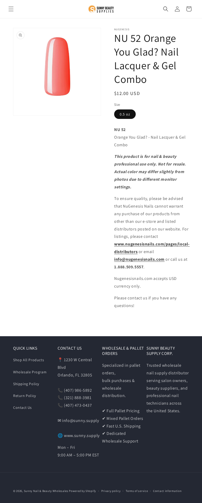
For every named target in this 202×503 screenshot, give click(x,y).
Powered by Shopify (82, 491)
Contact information (167, 491)
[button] (11, 9)
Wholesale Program (30, 372)
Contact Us (22, 407)
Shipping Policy (26, 383)
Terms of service (137, 491)
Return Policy (24, 395)
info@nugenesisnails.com (139, 259)
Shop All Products (28, 360)
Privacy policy (111, 491)
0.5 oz (125, 114)
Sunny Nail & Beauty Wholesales (46, 491)
